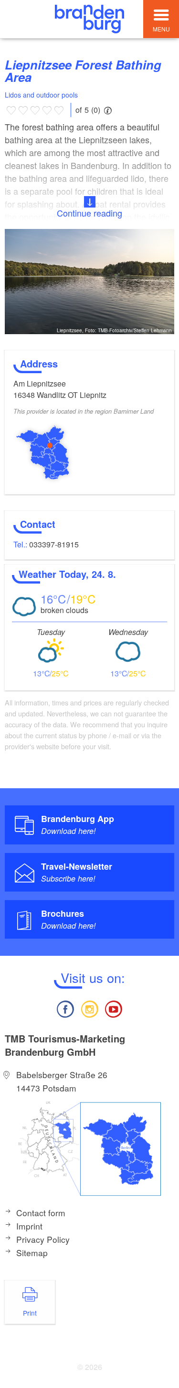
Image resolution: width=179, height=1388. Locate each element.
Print (30, 1313)
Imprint (29, 1226)
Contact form (40, 1213)
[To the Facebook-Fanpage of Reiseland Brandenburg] (65, 1008)
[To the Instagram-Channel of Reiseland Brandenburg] (89, 1008)
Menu (161, 29)
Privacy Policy (43, 1239)
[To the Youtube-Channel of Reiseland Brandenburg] (114, 1008)
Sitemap (32, 1253)
